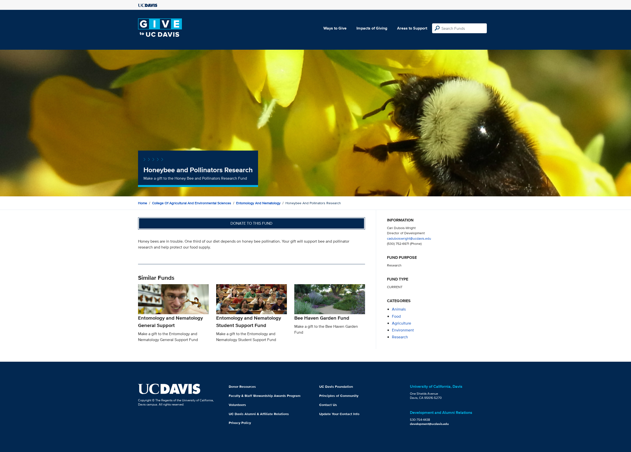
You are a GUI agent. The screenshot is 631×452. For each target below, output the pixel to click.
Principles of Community (338, 395)
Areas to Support (412, 28)
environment (403, 330)
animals (399, 309)
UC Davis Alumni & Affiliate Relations (259, 413)
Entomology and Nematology (258, 203)
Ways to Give (335, 28)
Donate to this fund (251, 223)
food (396, 316)
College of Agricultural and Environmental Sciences (191, 203)
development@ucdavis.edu (429, 423)
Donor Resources (242, 386)
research (400, 337)
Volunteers (237, 404)
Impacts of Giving (371, 28)
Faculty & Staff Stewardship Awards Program (264, 395)
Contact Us (328, 404)
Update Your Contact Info (339, 413)
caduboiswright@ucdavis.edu (409, 238)
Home (142, 203)
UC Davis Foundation (336, 386)
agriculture (401, 323)
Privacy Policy (240, 422)
